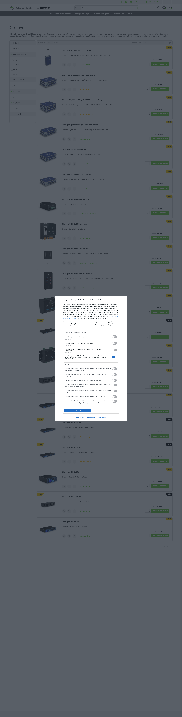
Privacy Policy (102, 417)
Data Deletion (80, 417)
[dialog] (91, 358)
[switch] (114, 336)
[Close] (124, 300)
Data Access (91, 417)
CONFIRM (77, 410)
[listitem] (91, 333)
